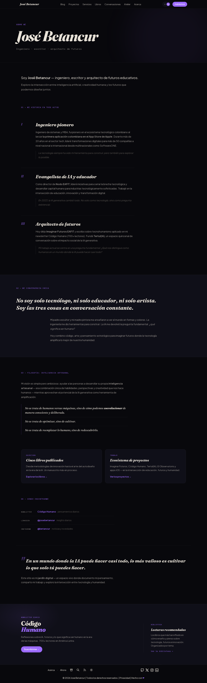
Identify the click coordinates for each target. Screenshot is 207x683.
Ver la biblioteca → (162, 651)
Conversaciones (113, 4)
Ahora (63, 670)
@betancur (43, 528)
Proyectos (74, 4)
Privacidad (125, 677)
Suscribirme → (31, 649)
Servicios (87, 4)
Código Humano (57, 236)
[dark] (166, 4)
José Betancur (29, 4)
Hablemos (180, 4)
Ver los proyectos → (120, 476)
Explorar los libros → (36, 476)
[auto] (91, 670)
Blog (62, 4)
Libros (98, 4)
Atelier (127, 4)
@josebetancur (46, 520)
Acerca (137, 4)
